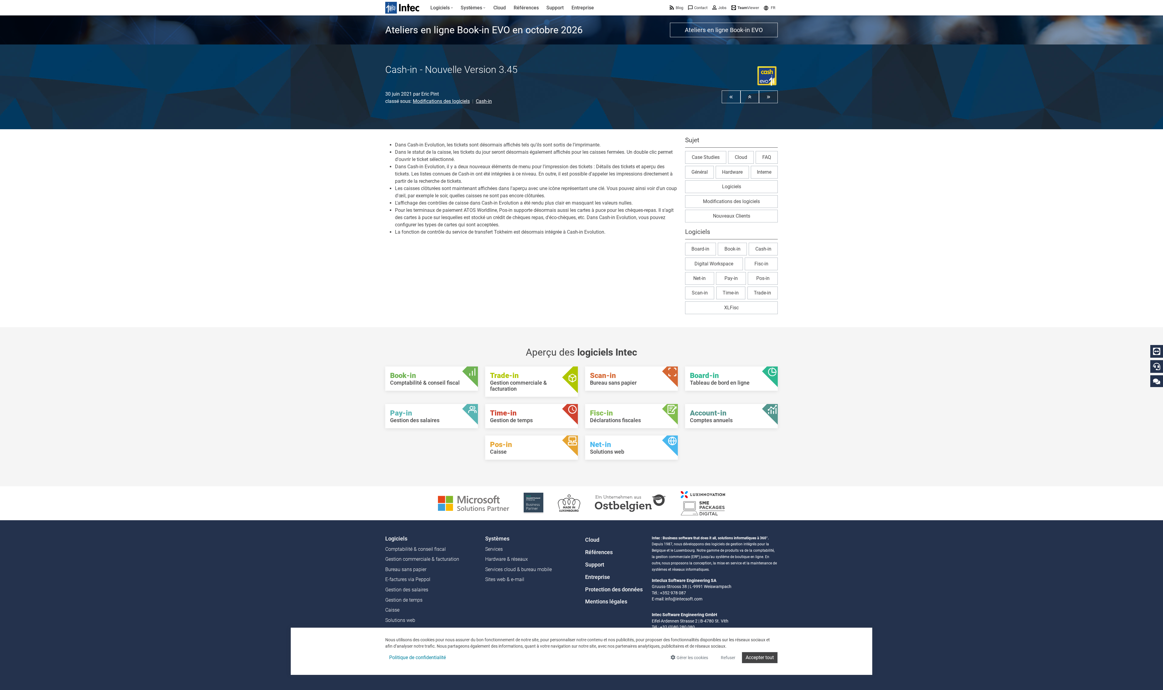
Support (594, 565)
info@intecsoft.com (683, 598)
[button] (769, 7)
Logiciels (731, 186)
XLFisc (731, 307)
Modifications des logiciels (441, 101)
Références (599, 552)
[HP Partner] (533, 503)
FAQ (766, 157)
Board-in (700, 249)
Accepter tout (760, 657)
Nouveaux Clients (731, 216)
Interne (764, 172)
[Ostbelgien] (630, 503)
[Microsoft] (473, 503)
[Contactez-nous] (1156, 381)
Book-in (732, 249)
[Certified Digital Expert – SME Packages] (703, 503)
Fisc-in (761, 264)
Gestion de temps (403, 600)
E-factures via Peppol (407, 579)
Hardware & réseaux (506, 559)
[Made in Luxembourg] (569, 503)
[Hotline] (1156, 366)
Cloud (741, 157)
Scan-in (700, 293)
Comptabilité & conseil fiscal (415, 549)
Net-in (699, 278)
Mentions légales (606, 602)
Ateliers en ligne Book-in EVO (724, 30)
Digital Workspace (713, 264)
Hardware (732, 172)
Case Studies (706, 157)
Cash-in (484, 101)
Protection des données (614, 589)
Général (699, 172)
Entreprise (597, 577)
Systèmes (497, 539)
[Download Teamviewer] (1156, 351)
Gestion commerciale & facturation (422, 559)
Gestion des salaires (406, 590)
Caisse (392, 610)
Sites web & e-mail (504, 579)
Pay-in (731, 278)
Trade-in (762, 293)
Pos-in (763, 278)
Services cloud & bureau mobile (518, 569)
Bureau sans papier (405, 569)
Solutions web (400, 620)
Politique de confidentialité (417, 657)
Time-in (731, 293)
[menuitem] (441, 8)
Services (494, 549)
